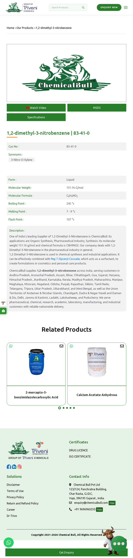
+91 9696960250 (84, 509)
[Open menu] (126, 7)
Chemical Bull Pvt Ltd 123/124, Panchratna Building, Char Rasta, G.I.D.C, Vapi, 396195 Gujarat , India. (88, 491)
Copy (112, 503)
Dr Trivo (12, 515)
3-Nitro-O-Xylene (21, 159)
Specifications (36, 117)
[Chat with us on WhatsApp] (8, 542)
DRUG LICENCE (78, 450)
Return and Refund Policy (22, 503)
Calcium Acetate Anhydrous (36, 394)
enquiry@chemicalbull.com (91, 502)
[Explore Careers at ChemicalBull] (3, 311)
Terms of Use (15, 490)
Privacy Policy (15, 497)
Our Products (25, 27)
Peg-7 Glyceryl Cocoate (65, 258)
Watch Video (37, 107)
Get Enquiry (66, 552)
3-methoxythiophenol (97, 394)
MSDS (97, 107)
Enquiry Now (109, 7)
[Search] (83, 7)
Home (10, 27)
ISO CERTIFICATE (80, 456)
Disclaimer (13, 484)
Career (11, 509)
